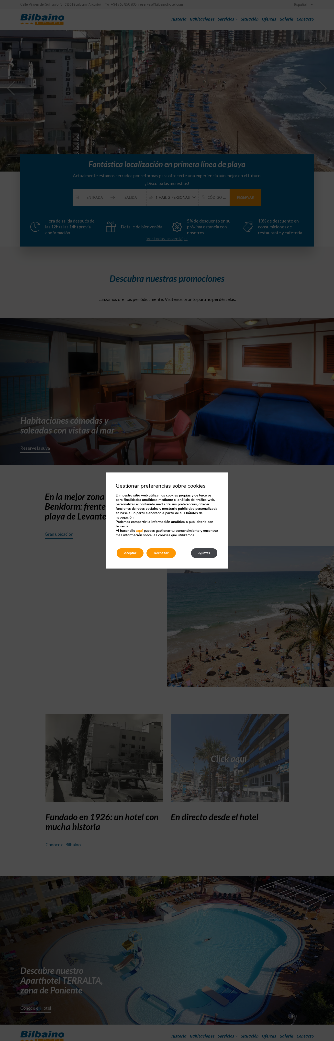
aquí (139, 530)
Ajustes (204, 553)
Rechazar (161, 553)
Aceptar (130, 553)
